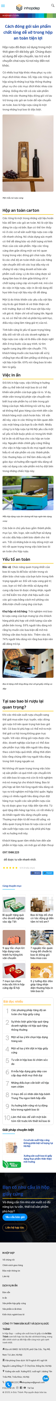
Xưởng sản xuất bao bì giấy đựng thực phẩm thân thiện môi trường (38, 1158)
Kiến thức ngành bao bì (13, 1314)
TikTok (30, 1388)
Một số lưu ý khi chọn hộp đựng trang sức (29, 1039)
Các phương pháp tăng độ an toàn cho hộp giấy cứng (28, 1012)
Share (37, 873)
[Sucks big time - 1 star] (4, 868)
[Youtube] (25, 1388)
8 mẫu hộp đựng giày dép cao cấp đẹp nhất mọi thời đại (29, 1073)
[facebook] (21, 1388)
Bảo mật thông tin (11, 1270)
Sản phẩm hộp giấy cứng (14, 1303)
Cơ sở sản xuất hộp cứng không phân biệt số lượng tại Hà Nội (38, 1143)
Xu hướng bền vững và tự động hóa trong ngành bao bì (29, 1107)
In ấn (4, 1298)
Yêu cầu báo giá (15, 1217)
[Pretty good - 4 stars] (13, 868)
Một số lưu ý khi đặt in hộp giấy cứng (29, 1050)
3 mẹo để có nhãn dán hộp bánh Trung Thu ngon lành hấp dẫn (30, 1096)
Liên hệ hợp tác (14, 1227)
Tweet (49, 873)
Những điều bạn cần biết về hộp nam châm (30, 1084)
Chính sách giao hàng (12, 1265)
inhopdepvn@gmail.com (33, 1382)
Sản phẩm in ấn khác (12, 1309)
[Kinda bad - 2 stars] (7, 868)
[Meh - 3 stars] (10, 868)
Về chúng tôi (8, 1259)
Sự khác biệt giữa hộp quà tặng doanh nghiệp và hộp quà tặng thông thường (29, 1025)
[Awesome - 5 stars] (16, 868)
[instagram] (17, 1388)
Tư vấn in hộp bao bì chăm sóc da (29, 1061)
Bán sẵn (6, 1292)
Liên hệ (5, 1276)
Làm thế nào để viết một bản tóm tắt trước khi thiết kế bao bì (30, 1119)
